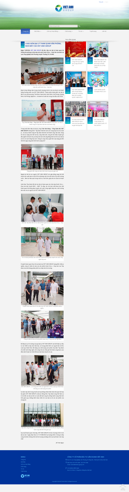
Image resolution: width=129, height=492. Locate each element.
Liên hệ (104, 31)
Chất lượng (68, 31)
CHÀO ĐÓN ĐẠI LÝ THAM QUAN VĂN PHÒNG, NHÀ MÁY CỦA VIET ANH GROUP (43, 44)
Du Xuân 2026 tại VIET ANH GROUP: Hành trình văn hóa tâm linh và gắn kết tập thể (78, 122)
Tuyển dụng (93, 31)
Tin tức (80, 31)
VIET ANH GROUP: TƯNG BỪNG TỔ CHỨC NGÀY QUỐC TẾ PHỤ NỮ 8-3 (100, 122)
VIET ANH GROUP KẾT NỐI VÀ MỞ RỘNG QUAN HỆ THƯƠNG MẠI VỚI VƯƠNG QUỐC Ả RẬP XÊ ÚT (78, 93)
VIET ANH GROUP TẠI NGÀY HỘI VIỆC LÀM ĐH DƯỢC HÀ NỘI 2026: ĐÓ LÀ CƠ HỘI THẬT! (100, 63)
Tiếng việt (101, 2)
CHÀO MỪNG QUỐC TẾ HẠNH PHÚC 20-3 (100, 90)
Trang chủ (26, 31)
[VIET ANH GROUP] (64, 8)
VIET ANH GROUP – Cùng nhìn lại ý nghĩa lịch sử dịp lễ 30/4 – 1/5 (78, 62)
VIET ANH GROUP (36, 50)
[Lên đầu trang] (123, 487)
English (106, 2)
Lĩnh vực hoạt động (52, 31)
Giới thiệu (37, 31)
